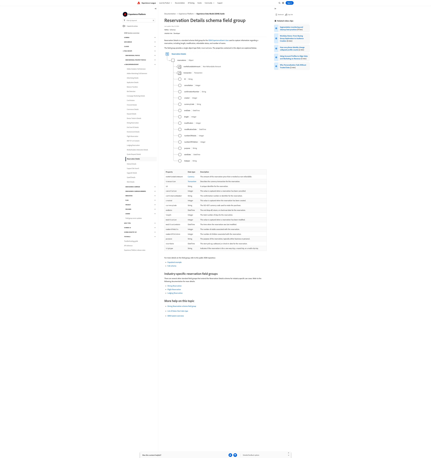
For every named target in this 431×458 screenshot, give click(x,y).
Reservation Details (133, 159)
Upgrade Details (132, 173)
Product (128, 205)
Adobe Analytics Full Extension (136, 69)
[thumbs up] (230, 455)
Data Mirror (128, 42)
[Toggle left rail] (155, 9)
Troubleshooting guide (131, 241)
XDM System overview (175, 316)
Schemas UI (127, 227)
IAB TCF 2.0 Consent (133, 141)
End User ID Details (133, 127)
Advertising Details (132, 78)
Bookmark (281, 14)
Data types (127, 223)
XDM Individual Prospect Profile (135, 60)
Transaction (192, 181)
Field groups (128, 51)
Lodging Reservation (175, 293)
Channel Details (132, 105)
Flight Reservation (174, 289)
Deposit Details (131, 114)
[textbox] (139, 20)
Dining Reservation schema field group (181, 306)
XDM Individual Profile (132, 55)
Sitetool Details (131, 164)
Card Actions (131, 100)
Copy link (290, 14)
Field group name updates (133, 218)
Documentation (170, 14)
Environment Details (133, 132)
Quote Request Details (134, 154)
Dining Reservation (174, 286)
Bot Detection (131, 91)
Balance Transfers (132, 87)
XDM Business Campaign (132, 187)
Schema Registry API (130, 232)
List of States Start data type (177, 311)
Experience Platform (186, 14)
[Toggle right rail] (275, 9)
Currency (191, 176)
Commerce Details (133, 109)
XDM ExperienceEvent (132, 64)
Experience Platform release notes (134, 250)
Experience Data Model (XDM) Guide (211, 14)
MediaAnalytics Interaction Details (137, 150)
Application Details (132, 82)
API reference (128, 246)
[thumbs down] (235, 455)
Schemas (173, 30)
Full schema (171, 266)
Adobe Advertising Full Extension (137, 73)
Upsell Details (131, 177)
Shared (127, 214)
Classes (126, 46)
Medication (128, 196)
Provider (128, 209)
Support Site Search (133, 168)
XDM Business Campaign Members (135, 191)
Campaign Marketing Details (136, 96)
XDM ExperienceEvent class (218, 40)
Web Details (130, 182)
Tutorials (127, 236)
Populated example (174, 262)
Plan (127, 200)
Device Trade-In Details (134, 118)
